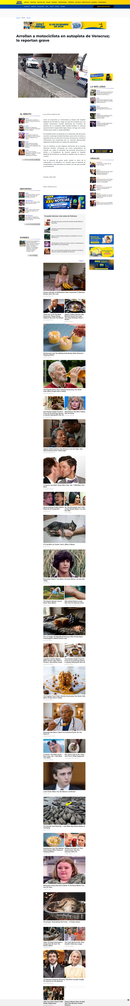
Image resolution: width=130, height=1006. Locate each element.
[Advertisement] (30, 174)
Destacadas (40, 6)
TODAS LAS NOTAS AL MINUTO (32, 159)
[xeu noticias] (19, 2)
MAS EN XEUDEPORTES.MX (33, 224)
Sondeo (62, 6)
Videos (52, 6)
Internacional (62, 2)
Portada (26, 2)
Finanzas (33, 6)
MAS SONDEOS (33, 255)
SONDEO (24, 237)
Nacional (54, 2)
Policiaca (78, 2)
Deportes (71, 2)
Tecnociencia (102, 2)
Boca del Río (41, 2)
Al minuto (27, 6)
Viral (46, 6)
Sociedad (94, 2)
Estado (48, 2)
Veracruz (33, 2)
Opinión (57, 6)
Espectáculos (86, 2)
